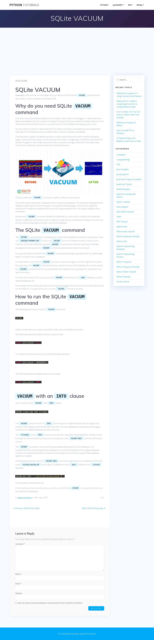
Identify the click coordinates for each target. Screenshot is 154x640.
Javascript (118, 5)
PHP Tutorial (121, 221)
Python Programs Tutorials (127, 266)
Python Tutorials (123, 276)
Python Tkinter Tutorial (126, 271)
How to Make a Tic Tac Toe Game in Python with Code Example (128, 114)
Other (118, 216)
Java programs (122, 174)
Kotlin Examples (123, 189)
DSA (118, 164)
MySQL (140, 5)
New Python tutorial (125, 211)
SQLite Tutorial (21, 80)
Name (18, 574)
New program (122, 206)
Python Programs (123, 262)
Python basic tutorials (125, 231)
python (24, 4)
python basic (121, 226)
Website (18, 593)
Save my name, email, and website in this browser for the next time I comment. (50, 603)
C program (120, 154)
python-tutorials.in (25, 497)
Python (103, 5)
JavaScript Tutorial (124, 184)
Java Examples (122, 169)
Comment (20, 544)
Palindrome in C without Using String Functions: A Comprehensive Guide (126, 104)
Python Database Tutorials (127, 236)
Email (18, 583)
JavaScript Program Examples (128, 179)
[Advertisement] (77, 57)
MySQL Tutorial (123, 202)
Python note (121, 241)
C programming (122, 159)
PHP (129, 5)
